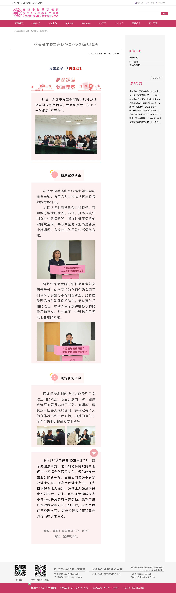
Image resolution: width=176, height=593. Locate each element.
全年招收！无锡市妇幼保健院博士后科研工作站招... (147, 91)
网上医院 (153, 23)
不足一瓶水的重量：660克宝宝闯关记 (145, 118)
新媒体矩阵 (134, 65)
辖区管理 (133, 61)
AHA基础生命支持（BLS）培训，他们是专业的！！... (147, 99)
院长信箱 (162, 3)
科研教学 (119, 23)
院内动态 (44, 31)
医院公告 (136, 23)
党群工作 (103, 23)
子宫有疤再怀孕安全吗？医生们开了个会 (146, 122)
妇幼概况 (36, 23)
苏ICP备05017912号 (79, 588)
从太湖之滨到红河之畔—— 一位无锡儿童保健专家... (147, 95)
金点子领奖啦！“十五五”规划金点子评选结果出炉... (147, 111)
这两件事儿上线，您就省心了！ (143, 107)
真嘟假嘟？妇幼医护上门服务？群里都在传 (147, 114)
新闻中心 (52, 23)
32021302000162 (111, 588)
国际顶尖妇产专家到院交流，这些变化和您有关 (147, 103)
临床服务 (69, 23)
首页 (27, 31)
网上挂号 (151, 3)
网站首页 (140, 3)
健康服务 (86, 23)
